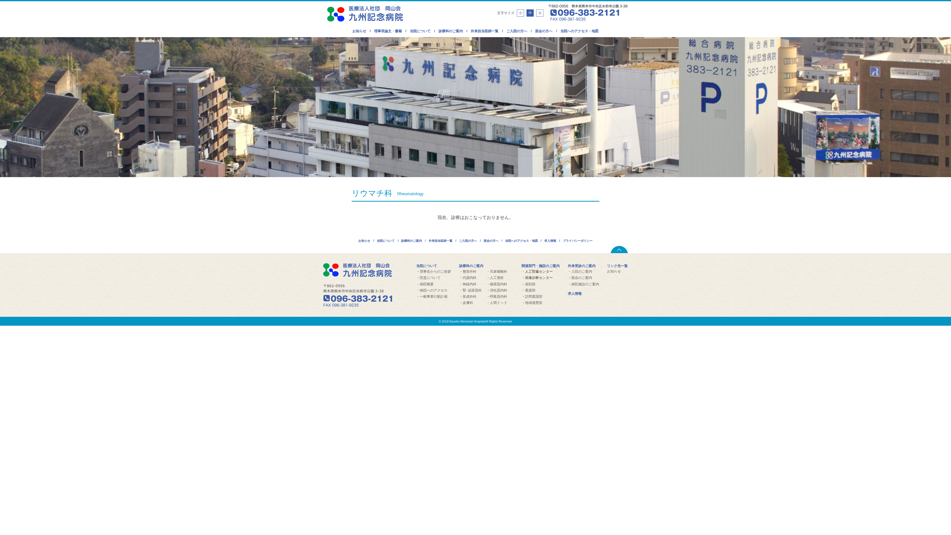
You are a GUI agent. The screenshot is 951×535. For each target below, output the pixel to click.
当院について (420, 31)
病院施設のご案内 (585, 284)
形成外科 (469, 296)
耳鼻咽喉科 (498, 271)
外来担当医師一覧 (485, 31)
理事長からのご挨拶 (435, 271)
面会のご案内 (581, 278)
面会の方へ (544, 31)
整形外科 (469, 271)
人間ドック (498, 303)
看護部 (530, 290)
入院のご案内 (581, 271)
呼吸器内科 (498, 296)
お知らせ (359, 31)
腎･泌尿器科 (472, 290)
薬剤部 (530, 284)
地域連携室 (533, 303)
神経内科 (469, 284)
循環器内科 (498, 284)
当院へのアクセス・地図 (579, 31)
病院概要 (427, 284)
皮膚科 (468, 303)
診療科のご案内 (451, 31)
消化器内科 (498, 290)
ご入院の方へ (516, 31)
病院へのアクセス (434, 290)
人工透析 (497, 278)
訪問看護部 (533, 296)
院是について (430, 278)
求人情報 (550, 240)
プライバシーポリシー (578, 240)
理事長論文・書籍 (388, 31)
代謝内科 (469, 278)
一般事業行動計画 (434, 296)
